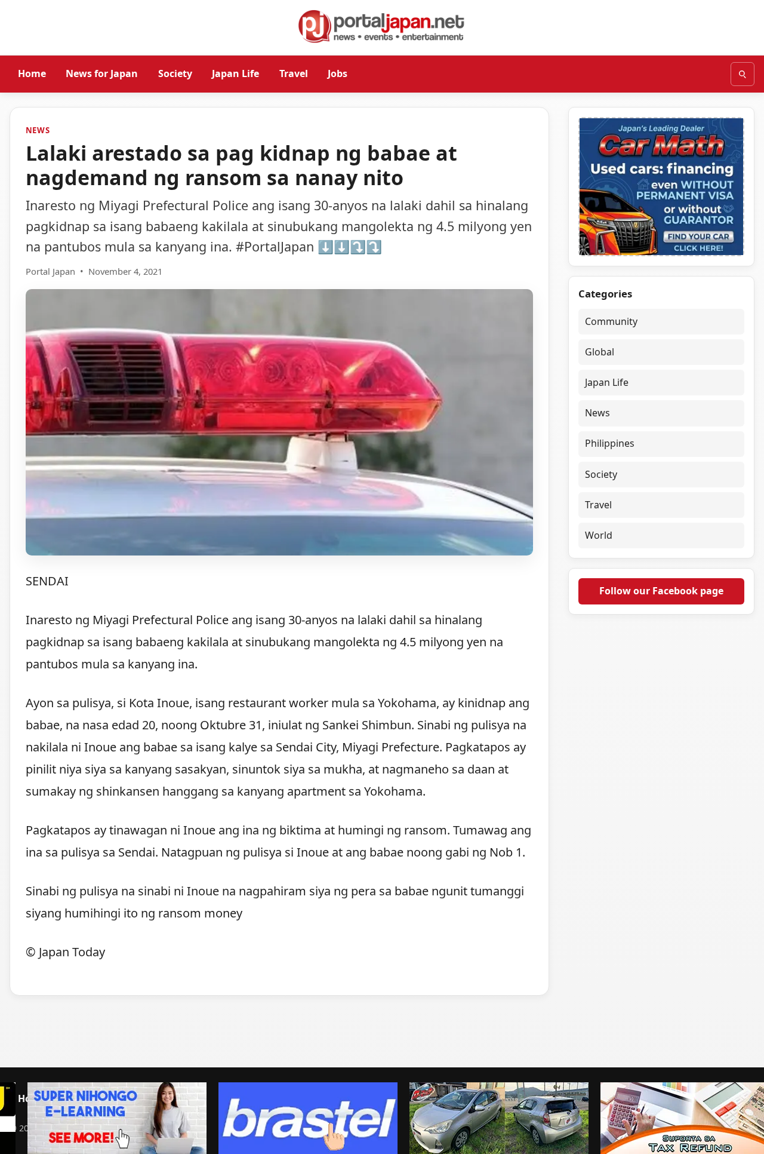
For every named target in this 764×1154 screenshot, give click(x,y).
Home (32, 73)
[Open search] (742, 74)
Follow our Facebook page (661, 590)
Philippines (609, 443)
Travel (293, 73)
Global (599, 351)
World (598, 535)
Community (611, 321)
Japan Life (235, 73)
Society (175, 73)
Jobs (337, 73)
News (38, 130)
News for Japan (102, 73)
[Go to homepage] (382, 26)
